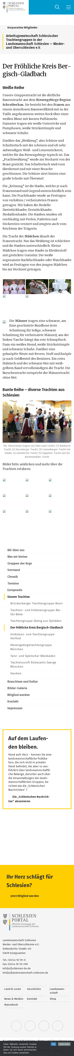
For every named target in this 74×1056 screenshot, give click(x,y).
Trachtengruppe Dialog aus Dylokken (36, 621)
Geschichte (34, 989)
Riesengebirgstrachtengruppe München (31, 647)
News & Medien (13, 998)
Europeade (14, 590)
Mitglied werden (18, 695)
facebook (30, 1026)
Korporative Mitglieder (22, 27)
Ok (53, 1044)
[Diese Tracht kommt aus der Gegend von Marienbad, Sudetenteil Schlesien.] (60, 486)
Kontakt (12, 701)
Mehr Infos (64, 1044)
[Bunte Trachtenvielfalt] (60, 501)
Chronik (12, 577)
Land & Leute (12, 989)
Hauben (16, 673)
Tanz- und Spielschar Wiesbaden (32, 656)
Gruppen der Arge (19, 563)
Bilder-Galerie (17, 688)
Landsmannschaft (57, 990)
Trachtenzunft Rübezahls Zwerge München (33, 664)
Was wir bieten (17, 557)
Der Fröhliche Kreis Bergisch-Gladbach (36, 627)
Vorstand (13, 570)
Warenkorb (11, 1004)
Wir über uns (15, 550)
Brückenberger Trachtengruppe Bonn (36, 603)
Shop (53, 998)
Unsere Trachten (18, 597)
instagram (44, 1026)
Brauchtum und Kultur (22, 681)
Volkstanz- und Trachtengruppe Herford (32, 636)
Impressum (14, 708)
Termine (13, 583)
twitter (16, 1026)
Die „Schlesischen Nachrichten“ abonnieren (29, 799)
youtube (57, 1026)
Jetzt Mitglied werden (25, 896)
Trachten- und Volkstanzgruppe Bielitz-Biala (35, 612)
